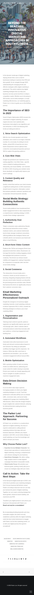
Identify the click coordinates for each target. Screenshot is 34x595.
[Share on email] (26, 559)
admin (27, 47)
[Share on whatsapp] (19, 559)
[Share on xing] (23, 559)
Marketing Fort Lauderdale (17, 543)
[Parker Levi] (14, 3)
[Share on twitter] (11, 559)
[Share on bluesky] (21, 559)
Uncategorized (18, 47)
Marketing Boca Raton (20, 541)
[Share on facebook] (8, 559)
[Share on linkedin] (17, 559)
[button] (30, 3)
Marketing (10, 541)
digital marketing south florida (21, 538)
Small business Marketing (16, 548)
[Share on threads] (13, 559)
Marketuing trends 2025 (17, 546)
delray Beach (7, 538)
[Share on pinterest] (15, 559)
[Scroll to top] (30, 591)
